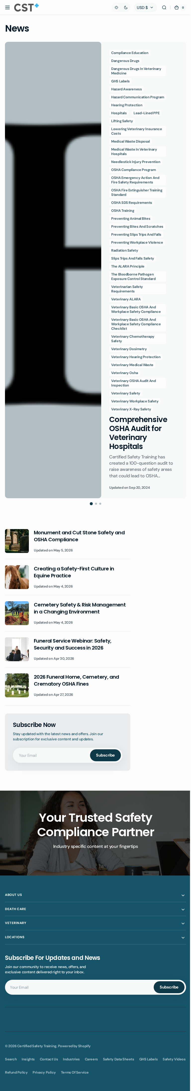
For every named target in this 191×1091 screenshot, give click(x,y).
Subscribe (105, 755)
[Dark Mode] (117, 7)
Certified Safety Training (36, 1046)
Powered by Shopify (74, 1046)
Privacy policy (44, 1080)
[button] (7, 7)
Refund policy (16, 1080)
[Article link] (95, 270)
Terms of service (75, 1080)
